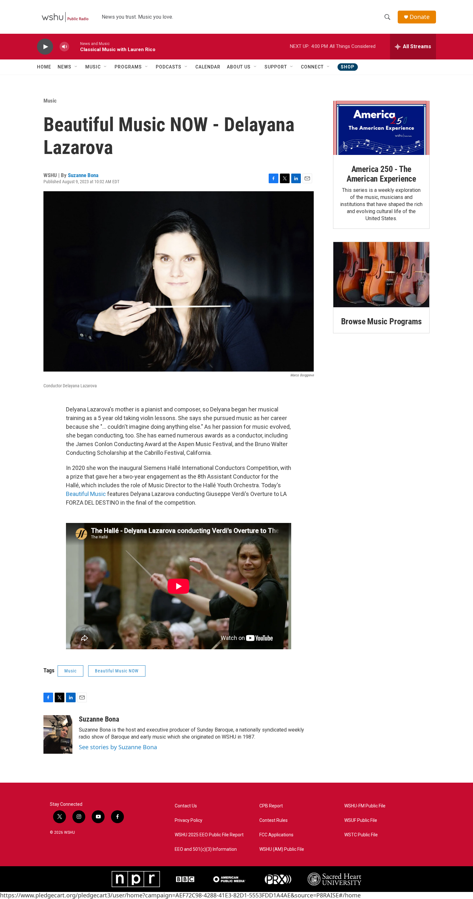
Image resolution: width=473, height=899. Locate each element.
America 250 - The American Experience (381, 174)
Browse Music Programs (381, 321)
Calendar (207, 66)
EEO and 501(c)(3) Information (206, 849)
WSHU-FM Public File (364, 806)
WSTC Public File (361, 834)
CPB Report (271, 806)
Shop (348, 66)
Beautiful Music (86, 493)
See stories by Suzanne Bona (118, 747)
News (64, 66)
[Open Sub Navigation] (76, 66)
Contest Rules (273, 820)
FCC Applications (276, 834)
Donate (420, 16)
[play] (45, 46)
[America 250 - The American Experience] (381, 128)
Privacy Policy (188, 820)
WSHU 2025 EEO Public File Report (209, 834)
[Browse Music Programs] (381, 274)
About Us (239, 66)
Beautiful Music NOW (117, 670)
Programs (128, 66)
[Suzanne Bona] (57, 734)
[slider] (75, 46)
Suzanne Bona (83, 175)
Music (93, 66)
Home (44, 66)
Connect (312, 66)
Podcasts (168, 66)
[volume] (64, 47)
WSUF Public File (360, 820)
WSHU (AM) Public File (281, 849)
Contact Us (186, 806)
